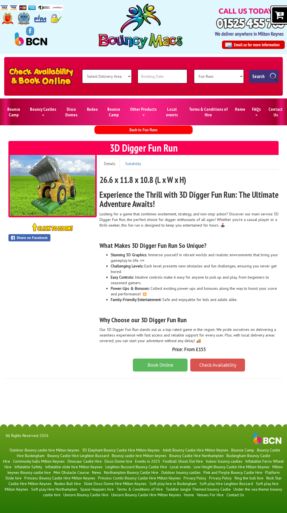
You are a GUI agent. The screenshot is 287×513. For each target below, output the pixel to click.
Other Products (143, 109)
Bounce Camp (13, 111)
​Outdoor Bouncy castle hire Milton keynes (44, 450)
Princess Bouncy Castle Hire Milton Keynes (59, 478)
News (96, 472)
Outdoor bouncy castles (181, 472)
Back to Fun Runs (143, 129)
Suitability (133, 163)
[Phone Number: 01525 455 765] (250, 23)
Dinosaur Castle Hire (85, 461)
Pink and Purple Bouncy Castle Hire (232, 472)
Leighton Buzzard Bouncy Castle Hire (136, 466)
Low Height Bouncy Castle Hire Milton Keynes (232, 466)
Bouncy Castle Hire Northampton (196, 455)
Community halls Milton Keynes (39, 461)
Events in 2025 (147, 461)
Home (240, 109)
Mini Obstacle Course (71, 472)
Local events (172, 111)
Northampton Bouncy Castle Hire (131, 472)
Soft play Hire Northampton (54, 489)
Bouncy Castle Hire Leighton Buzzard (78, 455)
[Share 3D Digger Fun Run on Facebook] (52, 237)
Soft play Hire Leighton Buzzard (226, 483)
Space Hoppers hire (97, 489)
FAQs (256, 109)
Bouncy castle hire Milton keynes (139, 455)
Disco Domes (71, 111)
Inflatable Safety (28, 466)
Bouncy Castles (43, 109)
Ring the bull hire (249, 478)
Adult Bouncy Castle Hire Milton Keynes (195, 450)
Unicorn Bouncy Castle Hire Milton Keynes (146, 494)
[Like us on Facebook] (30, 30)
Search (258, 76)
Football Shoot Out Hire (183, 461)
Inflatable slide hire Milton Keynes (74, 466)
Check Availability (217, 365)
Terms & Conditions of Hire (208, 111)
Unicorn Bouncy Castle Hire (85, 494)
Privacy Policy (195, 478)
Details (109, 163)
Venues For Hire (210, 494)
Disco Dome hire (118, 461)
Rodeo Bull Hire (67, 483)
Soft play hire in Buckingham (173, 483)
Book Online (160, 365)
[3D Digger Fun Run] (52, 185)
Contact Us (276, 111)
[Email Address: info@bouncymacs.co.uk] (253, 45)
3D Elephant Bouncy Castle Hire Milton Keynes (121, 450)
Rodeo (92, 109)
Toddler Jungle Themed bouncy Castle (198, 489)
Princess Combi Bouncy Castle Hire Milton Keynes (139, 478)
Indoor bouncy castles (224, 461)
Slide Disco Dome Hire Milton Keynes (115, 483)
